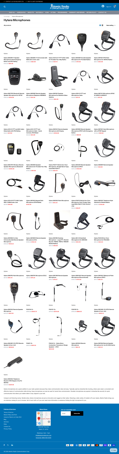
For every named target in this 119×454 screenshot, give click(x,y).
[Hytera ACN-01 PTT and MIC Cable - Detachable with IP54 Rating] (14, 112)
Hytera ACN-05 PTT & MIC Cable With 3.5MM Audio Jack (13, 201)
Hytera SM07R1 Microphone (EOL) (36, 275)
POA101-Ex (52, 309)
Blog (5, 419)
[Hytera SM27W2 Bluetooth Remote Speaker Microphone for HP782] (14, 76)
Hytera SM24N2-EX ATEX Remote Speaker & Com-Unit (104, 310)
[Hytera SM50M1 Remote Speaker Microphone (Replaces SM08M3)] (36, 76)
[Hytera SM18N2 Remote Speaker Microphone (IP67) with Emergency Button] (82, 112)
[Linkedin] (12, 445)
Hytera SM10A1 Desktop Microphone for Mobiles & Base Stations (58, 95)
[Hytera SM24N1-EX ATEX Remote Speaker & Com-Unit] (14, 326)
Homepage (7, 16)
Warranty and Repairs (77, 12)
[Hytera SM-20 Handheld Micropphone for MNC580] (82, 221)
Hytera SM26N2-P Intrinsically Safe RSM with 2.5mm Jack (36, 58)
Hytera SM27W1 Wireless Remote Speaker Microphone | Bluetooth (13, 165)
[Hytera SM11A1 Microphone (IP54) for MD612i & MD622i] (104, 76)
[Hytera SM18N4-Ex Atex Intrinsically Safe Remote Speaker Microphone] (14, 221)
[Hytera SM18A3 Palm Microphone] (59, 183)
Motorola (39, 12)
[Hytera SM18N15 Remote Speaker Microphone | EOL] (36, 221)
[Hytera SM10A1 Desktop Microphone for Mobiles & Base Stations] (59, 76)
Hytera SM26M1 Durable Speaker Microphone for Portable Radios (81, 58)
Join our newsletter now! (68, 409)
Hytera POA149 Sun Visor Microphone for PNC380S (101, 239)
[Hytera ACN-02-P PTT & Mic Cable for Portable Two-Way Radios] (59, 40)
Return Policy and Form (10, 414)
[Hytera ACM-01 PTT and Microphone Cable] (82, 76)
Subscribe (77, 413)
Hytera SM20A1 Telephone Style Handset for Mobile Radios (103, 201)
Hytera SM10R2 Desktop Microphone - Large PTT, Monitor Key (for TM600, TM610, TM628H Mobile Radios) (59, 240)
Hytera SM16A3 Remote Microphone (78, 344)
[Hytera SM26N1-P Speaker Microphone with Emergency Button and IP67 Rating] (14, 40)
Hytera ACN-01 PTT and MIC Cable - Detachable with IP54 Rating (14, 130)
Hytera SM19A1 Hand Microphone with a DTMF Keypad (104, 130)
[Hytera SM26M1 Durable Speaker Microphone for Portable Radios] (82, 40)
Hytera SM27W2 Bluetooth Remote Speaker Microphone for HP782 (14, 94)
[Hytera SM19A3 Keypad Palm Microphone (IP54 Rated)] (36, 183)
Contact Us (102, 12)
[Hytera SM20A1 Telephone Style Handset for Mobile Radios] (104, 183)
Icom (47, 12)
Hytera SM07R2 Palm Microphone (14, 275)
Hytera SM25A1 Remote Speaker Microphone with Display (58, 130)
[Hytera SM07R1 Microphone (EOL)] (36, 258)
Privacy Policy (8, 429)
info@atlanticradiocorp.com (43, 435)
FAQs (5, 424)
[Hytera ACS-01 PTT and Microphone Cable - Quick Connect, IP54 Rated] (36, 112)
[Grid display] (100, 25)
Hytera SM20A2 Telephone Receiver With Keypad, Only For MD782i (13, 380)
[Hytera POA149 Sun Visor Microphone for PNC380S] (104, 221)
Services (6, 421)
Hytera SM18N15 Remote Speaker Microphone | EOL (36, 239)
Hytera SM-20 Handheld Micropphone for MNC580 (79, 239)
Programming (62, 12)
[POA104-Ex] (36, 292)
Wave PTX (31, 12)
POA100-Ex (75, 309)
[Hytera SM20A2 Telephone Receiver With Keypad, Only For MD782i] (14, 361)
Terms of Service (8, 412)
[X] (8, 445)
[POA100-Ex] (82, 292)
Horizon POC (21, 12)
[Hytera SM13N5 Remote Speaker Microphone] (59, 258)
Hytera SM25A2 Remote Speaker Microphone (13, 310)
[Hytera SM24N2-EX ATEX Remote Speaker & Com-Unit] (104, 292)
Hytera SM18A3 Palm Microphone (59, 200)
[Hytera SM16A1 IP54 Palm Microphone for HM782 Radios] (104, 40)
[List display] (102, 25)
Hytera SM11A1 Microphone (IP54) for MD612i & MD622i (104, 94)
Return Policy (91, 12)
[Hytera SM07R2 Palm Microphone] (14, 258)
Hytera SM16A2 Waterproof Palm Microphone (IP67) (104, 276)
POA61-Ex (29, 343)
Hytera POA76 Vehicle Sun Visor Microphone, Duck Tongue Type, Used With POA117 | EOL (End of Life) (81, 203)
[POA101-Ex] (59, 292)
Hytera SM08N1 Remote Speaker (103, 165)
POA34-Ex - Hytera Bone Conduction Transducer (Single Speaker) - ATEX (58, 345)
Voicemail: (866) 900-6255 (43, 437)
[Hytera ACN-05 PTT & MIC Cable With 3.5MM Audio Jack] (14, 183)
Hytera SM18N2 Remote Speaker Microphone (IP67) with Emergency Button (82, 131)
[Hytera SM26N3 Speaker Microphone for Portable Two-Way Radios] (36, 147)
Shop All (12, 12)
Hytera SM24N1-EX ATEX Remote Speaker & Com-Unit (13, 344)
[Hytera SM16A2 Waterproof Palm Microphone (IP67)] (104, 258)
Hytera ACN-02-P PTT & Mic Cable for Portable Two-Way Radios (59, 58)
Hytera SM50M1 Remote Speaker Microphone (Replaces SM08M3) (36, 94)
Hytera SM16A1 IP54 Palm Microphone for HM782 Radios (103, 58)
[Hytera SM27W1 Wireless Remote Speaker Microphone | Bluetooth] (14, 147)
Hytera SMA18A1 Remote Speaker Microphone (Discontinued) (81, 276)
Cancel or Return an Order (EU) (12, 417)
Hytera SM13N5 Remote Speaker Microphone (58, 276)
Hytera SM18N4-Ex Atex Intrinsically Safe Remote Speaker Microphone (14, 239)
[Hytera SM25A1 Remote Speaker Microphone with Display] (59, 112)
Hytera (53, 12)
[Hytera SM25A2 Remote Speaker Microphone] (14, 292)
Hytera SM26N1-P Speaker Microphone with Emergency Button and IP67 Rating (12, 59)
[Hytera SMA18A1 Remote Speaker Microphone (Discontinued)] (82, 258)
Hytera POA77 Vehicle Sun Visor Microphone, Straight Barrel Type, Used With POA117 (59, 166)
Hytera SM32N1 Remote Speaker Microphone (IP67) (81, 165)
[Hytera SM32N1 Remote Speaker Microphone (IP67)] (82, 147)
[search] (4, 7)
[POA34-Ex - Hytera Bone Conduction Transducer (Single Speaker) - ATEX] (59, 326)
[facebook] (4, 445)
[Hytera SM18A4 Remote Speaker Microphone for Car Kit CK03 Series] (104, 326)
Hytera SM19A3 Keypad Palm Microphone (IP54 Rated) (34, 201)
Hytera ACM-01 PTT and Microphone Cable (79, 94)
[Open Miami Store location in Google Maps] (43, 418)
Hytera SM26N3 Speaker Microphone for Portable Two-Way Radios (36, 166)
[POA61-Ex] (36, 326)
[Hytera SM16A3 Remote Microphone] (82, 326)
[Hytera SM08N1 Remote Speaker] (104, 147)
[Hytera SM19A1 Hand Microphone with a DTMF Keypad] (104, 112)
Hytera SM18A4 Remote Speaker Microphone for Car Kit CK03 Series (104, 344)
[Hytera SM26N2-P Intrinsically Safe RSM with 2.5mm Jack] (36, 40)
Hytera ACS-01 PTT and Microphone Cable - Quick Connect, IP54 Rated (34, 131)
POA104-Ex (29, 309)
